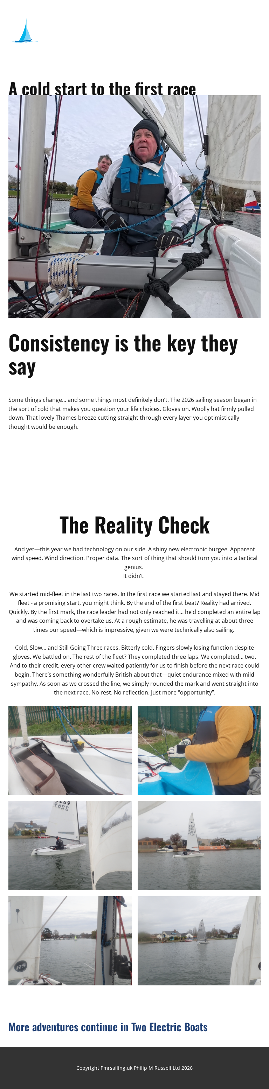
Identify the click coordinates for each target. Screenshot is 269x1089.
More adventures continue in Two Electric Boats (107, 1026)
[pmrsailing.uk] (23, 33)
